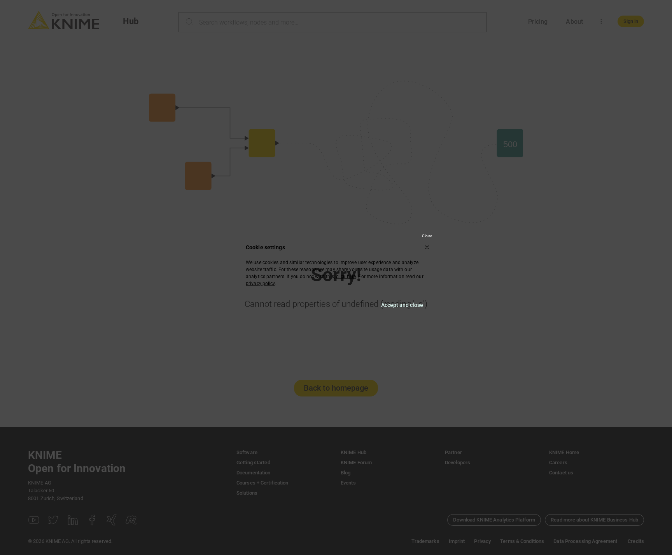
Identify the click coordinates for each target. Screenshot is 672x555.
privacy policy (260, 283)
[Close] (427, 247)
